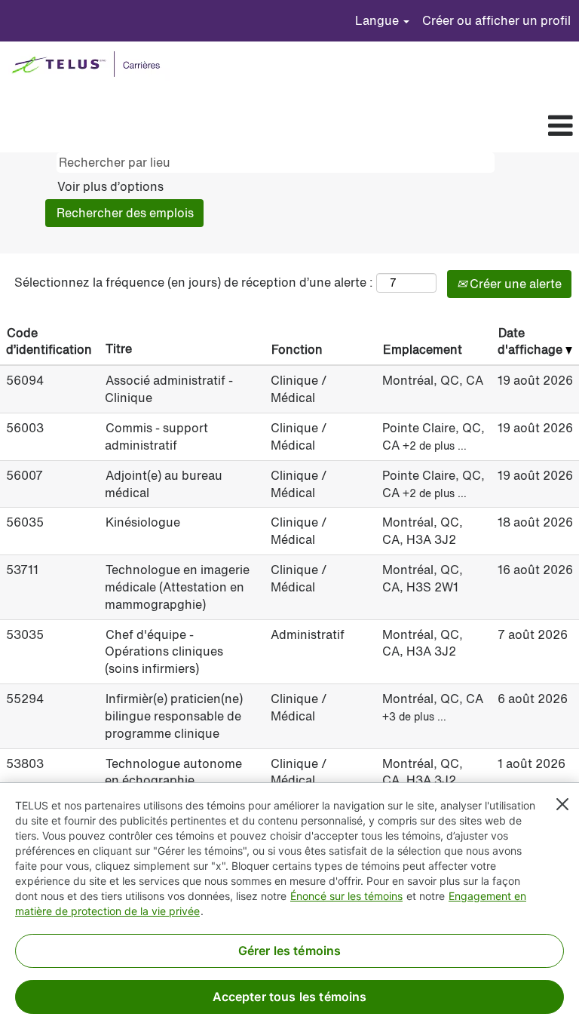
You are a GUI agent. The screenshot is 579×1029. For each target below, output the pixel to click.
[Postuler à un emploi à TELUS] (89, 65)
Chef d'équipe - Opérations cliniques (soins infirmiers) (164, 651)
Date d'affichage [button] (531, 341)
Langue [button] (378, 20)
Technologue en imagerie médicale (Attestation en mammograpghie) (177, 587)
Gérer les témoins (290, 950)
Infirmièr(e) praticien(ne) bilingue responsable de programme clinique (174, 716)
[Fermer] (562, 804)
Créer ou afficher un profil (496, 20)
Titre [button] (119, 348)
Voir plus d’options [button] (110, 186)
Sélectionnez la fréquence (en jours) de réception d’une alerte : (193, 282)
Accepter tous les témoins (290, 996)
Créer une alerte (514, 284)
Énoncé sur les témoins (346, 895)
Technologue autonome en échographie (173, 772)
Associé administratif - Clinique (169, 389)
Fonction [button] (297, 349)
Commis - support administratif (156, 436)
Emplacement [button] (422, 349)
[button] (314, 127)
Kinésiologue (143, 522)
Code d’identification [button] (49, 341)
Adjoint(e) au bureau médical (163, 484)
